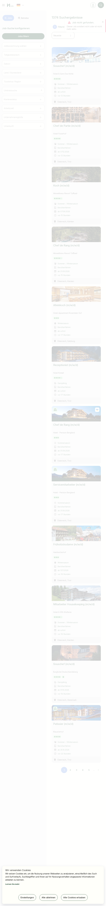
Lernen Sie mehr (12, 884)
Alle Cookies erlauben (74, 897)
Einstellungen (27, 897)
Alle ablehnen (48, 897)
